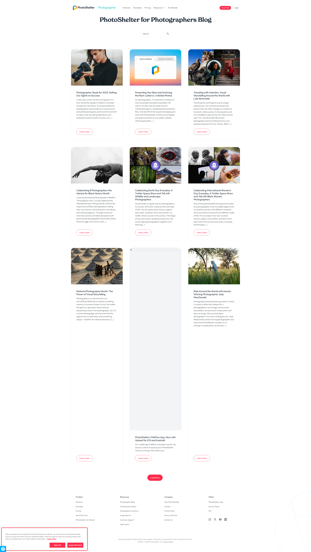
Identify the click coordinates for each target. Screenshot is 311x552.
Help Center (124, 524)
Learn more (86, 131)
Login (236, 7)
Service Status (214, 506)
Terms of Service (170, 515)
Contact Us (168, 520)
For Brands (172, 7)
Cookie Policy (51, 539)
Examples (137, 7)
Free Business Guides (128, 506)
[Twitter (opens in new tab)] (215, 519)
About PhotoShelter (171, 502)
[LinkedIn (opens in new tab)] (225, 519)
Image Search (125, 515)
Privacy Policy (169, 511)
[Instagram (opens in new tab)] (210, 519)
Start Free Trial (81, 515)
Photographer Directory (129, 511)
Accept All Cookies (75, 545)
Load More (155, 477)
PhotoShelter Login (216, 502)
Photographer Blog (127, 502)
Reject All (57, 545)
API (210, 511)
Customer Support (127, 520)
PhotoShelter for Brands (85, 520)
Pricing (148, 7)
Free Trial (226, 8)
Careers (167, 506)
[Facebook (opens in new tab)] (220, 519)
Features (126, 7)
